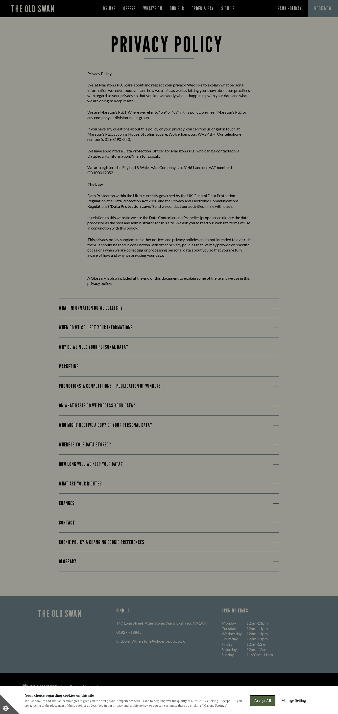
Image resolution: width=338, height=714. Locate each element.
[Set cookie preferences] (10, 704)
